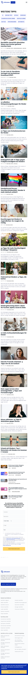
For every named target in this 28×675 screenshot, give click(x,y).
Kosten (24, 48)
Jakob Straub (11, 474)
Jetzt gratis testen (8, 584)
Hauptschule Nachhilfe (6, 621)
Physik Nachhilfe (4, 613)
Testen (13, 2)
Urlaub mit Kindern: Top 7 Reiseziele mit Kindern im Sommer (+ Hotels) (14, 450)
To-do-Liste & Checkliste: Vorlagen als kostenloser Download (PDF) (10, 73)
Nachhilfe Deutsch (5, 604)
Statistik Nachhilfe (19, 600)
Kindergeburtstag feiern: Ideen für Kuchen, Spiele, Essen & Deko (13, 306)
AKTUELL (16, 163)
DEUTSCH (14, 498)
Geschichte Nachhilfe (19, 604)
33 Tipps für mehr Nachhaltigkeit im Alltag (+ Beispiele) (13, 249)
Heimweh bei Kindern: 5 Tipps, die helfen (14, 278)
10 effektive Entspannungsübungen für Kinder (13, 103)
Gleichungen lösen (19, 637)
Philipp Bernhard (11, 481)
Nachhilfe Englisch (5, 600)
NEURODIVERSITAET (18, 48)
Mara (9, 467)
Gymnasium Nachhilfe (5, 623)
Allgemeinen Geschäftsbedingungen (13, 538)
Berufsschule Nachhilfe (6, 625)
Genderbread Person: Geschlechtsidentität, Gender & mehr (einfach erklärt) (13, 190)
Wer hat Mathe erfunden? (20, 649)
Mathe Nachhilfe (4, 602)
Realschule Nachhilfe (5, 627)
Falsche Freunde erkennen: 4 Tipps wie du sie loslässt (12, 362)
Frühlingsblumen (18, 647)
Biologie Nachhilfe (19, 606)
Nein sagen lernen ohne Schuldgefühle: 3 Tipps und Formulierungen (11, 390)
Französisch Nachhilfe (19, 609)
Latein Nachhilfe (4, 609)
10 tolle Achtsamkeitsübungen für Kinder (14, 334)
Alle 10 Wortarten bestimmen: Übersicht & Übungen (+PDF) (15, 496)
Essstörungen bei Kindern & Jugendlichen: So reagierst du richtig (12, 221)
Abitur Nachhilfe (4, 630)
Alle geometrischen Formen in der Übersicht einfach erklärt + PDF (16, 473)
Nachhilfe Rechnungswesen (21, 602)
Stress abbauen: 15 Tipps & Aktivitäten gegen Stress (11, 420)
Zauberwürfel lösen (19, 651)
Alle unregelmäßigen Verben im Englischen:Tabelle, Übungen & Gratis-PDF (17, 489)
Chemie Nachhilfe (4, 606)
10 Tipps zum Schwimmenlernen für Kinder (13, 132)
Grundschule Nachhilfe (6, 619)
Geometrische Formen (19, 635)
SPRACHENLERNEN (16, 491)
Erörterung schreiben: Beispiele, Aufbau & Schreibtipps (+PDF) (16, 466)
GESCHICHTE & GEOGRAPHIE (14, 483)
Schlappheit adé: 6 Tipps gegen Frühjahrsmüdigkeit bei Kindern (13, 160)
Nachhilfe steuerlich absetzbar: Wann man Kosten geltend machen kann (13, 44)
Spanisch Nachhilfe (5, 611)
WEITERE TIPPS (10, 48)
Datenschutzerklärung (10, 539)
